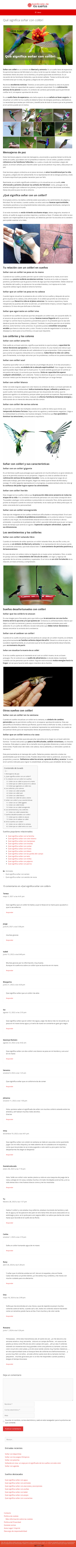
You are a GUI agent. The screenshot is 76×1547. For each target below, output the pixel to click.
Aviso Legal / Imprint (12, 1528)
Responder (9, 912)
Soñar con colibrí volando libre (19, 812)
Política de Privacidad (12, 1522)
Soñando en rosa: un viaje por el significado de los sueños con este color (33, 1463)
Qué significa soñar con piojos (16, 1495)
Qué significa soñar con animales (18, 1483)
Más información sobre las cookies (19, 1519)
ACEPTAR (39, 1545)
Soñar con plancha (12, 1460)
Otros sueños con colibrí (14, 822)
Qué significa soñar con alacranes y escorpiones (23, 1486)
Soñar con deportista (13, 1454)
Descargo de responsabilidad (15, 1531)
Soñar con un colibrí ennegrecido (19, 807)
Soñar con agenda (12, 1466)
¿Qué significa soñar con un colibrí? (18, 776)
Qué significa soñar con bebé (16, 1492)
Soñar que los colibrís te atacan (19, 817)
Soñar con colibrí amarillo (17, 791)
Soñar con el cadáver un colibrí (18, 819)
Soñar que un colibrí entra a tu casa (20, 826)
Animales (9, 871)
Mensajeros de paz (12, 774)
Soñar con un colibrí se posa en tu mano (22, 781)
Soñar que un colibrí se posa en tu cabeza (22, 784)
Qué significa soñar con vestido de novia (21, 877)
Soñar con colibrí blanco (16, 795)
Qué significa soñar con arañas (17, 1489)
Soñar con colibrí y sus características (19, 800)
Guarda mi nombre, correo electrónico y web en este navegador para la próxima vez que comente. (38, 1421)
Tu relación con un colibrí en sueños (19, 779)
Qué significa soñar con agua (16, 1480)
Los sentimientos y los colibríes (17, 810)
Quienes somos (10, 1525)
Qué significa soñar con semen (17, 874)
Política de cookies (11, 1516)
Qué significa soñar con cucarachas (18, 1498)
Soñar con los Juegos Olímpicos (17, 1457)
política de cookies (46, 1543)
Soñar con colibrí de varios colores (20, 798)
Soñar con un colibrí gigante (18, 803)
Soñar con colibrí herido (16, 805)
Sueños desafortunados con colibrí (18, 814)
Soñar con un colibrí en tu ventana (20, 824)
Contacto (7, 1513)
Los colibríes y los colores (15, 788)
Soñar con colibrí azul (16, 793)
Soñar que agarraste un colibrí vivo (20, 786)
